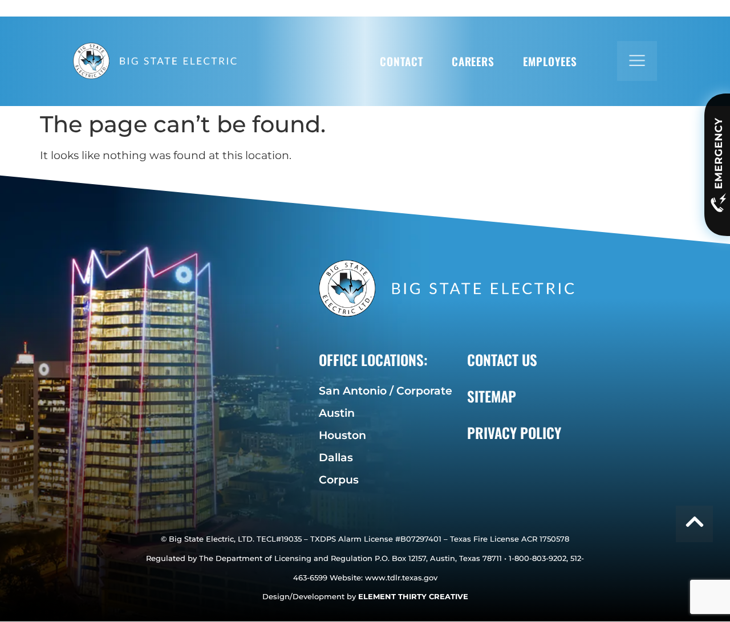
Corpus (339, 479)
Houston (342, 435)
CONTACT (401, 61)
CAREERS (473, 61)
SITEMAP (491, 395)
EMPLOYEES (550, 61)
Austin (337, 413)
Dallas (336, 457)
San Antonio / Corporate (385, 390)
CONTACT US (502, 359)
